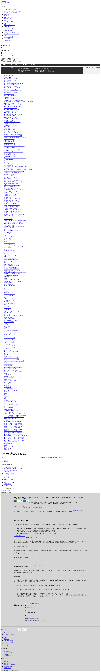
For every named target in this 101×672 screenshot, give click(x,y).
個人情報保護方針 (8, 666)
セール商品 (6, 651)
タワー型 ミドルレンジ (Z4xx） (12, 180)
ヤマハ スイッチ (8, 365)
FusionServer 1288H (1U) (10, 140)
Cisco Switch (7, 326)
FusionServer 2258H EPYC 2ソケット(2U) (14, 149)
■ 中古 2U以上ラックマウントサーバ (13, 105)
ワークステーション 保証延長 (12, 188)
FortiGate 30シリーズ (9, 331)
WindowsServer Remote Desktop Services (14, 226)
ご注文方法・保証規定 (11, 32)
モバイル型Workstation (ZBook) (12, 183)
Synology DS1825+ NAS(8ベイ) (12, 200)
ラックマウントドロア (10, 401)
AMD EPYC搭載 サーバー (11, 174)
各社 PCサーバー (8, 14)
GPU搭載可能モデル (9, 144)
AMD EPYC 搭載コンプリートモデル (13, 152)
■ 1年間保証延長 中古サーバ (11, 115)
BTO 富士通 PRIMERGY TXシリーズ (13, 91)
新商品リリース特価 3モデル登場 (13, 216)
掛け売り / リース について (12, 34)
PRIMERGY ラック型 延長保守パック (14, 421)
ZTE (5, 373)
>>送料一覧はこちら (19, 536)
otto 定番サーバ (8, 120)
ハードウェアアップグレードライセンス (15, 246)
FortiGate (6, 328)
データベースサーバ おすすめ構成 (13, 136)
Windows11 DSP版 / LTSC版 (11, 230)
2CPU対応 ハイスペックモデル (12, 98)
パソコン (6, 643)
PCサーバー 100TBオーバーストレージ (14, 171)
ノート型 (6, 384)
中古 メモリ (7, 262)
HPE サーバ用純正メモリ (10, 261)
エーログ (6, 241)
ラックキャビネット (9, 403)
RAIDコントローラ (9, 301)
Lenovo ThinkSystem (9, 163)
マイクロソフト (8, 219)
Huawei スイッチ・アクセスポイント (14, 371)
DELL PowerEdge (8, 159)
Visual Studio (7, 233)
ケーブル (6, 306)
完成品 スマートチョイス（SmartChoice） (15, 158)
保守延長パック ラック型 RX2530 (13, 426)
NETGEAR (7, 348)
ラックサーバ (7, 160)
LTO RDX (6, 396)
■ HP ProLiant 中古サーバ (10, 108)
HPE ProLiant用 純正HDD (10, 267)
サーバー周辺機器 (8, 640)
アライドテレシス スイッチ (11, 359)
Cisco (5, 323)
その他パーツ (7, 317)
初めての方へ (8, 40)
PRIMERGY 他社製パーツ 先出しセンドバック (16, 414)
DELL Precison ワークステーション (13, 189)
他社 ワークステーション (11, 191)
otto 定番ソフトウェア (10, 123)
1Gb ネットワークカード (10, 298)
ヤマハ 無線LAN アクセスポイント (13, 367)
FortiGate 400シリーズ (9, 347)
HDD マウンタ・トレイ (10, 276)
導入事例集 (7, 38)
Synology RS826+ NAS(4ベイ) (11, 212)
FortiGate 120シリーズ (9, 344)
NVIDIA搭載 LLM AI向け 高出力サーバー (15, 166)
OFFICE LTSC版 (8, 232)
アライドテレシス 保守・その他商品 (14, 361)
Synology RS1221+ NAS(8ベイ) (12, 205)
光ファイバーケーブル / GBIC (12, 311)
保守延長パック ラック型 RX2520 (13, 424)
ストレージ (7, 23)
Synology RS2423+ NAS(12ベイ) (12, 208)
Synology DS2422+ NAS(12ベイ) (12, 202)
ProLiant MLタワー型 (9, 156)
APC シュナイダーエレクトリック (13, 390)
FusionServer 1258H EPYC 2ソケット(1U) (14, 147)
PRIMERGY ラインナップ (11, 128)
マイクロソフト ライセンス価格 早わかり (15, 220)
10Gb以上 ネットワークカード (12, 300)
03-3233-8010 (6, 491)
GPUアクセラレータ (9, 295)
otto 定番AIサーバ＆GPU (10, 125)
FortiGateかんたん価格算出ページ (12, 330)
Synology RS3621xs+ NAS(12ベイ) (12, 209)
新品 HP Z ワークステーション (12, 185)
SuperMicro (7, 150)
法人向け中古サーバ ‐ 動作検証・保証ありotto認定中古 (18, 101)
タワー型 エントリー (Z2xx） (11, 178)
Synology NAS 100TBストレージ (12, 172)
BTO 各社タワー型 (9, 94)
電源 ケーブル (7, 312)
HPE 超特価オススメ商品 (10, 320)
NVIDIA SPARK (8, 168)
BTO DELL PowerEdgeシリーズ (12, 87)
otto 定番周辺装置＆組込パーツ (12, 122)
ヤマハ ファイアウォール (10, 368)
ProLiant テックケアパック (11, 420)
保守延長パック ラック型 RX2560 (13, 429)
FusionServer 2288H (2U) (10, 141)
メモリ (6, 253)
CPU (5, 249)
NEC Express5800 (8, 165)
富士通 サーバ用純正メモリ (11, 259)
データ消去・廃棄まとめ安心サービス (14, 417)
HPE (5, 406)
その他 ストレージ (9, 379)
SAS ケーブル (7, 308)
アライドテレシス (9, 356)
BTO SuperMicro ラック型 (10, 86)
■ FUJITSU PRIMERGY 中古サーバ (13, 106)
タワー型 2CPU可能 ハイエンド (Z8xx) (14, 182)
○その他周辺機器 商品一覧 (11, 410)
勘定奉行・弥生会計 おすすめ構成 (13, 134)
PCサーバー (7, 632)
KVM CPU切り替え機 (10, 400)
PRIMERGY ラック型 (9, 129)
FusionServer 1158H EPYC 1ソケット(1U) (14, 146)
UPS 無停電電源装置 (9, 388)
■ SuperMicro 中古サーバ (10, 111)
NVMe (6, 287)
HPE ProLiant (7, 153)
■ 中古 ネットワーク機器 (10, 117)
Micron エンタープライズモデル (12, 279)
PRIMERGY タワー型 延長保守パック (14, 432)
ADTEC (6, 256)
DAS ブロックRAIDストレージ (12, 377)
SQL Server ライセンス (10, 227)
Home (6, 460)
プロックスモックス (9, 243)
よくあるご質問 (8, 37)
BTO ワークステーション (11, 95)
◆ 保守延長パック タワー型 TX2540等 (14, 437)
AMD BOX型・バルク (10, 252)
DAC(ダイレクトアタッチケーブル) (13, 315)
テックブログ (7, 655)
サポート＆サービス (9, 28)
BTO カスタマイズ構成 (10, 9)
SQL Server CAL (8, 229)
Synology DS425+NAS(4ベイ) (11, 197)
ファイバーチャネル (9, 303)
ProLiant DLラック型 (9, 154)
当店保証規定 (7, 668)
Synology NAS (7, 17)
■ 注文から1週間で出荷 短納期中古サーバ (15, 114)
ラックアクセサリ (9, 407)
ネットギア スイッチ (9, 350)
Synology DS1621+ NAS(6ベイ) (12, 198)
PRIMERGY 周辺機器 (9, 318)
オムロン (6, 391)
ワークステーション (9, 16)
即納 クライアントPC (9, 25)
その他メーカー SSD (9, 285)
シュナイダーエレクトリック (11, 404)
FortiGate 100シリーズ (9, 342)
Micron (5, 288)
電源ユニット (7, 305)
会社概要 (6, 654)
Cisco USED (7, 327)
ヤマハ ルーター (8, 364)
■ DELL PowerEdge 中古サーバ (12, 109)
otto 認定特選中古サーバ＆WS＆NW (13, 11)
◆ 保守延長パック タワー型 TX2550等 (14, 440)
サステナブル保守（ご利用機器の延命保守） (16, 415)
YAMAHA (6, 362)
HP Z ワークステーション (11, 177)
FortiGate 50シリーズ (9, 334)
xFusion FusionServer (9, 139)
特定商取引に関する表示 (10, 664)
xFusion (6, 291)
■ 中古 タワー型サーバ (10, 112)
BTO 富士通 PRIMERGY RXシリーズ (13, 83)
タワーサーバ (7, 162)
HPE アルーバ (8, 354)
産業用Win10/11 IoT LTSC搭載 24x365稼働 (15, 137)
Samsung (6, 289)
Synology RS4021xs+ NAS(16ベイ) (12, 211)
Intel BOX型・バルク (9, 250)
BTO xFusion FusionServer (10, 81)
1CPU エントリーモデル (10, 97)
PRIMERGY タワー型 (9, 131)
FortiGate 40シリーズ (9, 333)
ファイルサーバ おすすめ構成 (12, 132)
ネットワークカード (9, 297)
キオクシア (7, 292)
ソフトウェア (7, 18)
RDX (5, 398)
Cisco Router (7, 324)
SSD (5, 278)
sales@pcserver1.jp (8, 55)
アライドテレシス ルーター (11, 358)
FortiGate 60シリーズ (9, 336)
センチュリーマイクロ (10, 255)
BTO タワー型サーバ (9, 89)
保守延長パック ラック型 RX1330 (13, 423)
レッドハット (7, 236)
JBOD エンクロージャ (10, 376)
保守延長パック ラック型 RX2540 (13, 427)
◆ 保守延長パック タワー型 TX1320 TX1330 (15, 435)
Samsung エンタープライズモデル (13, 281)
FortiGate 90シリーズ (9, 341)
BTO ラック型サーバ (9, 80)
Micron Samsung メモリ (10, 258)
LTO (5, 397)
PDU (5, 394)
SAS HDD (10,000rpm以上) (11, 275)
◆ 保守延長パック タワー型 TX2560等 (14, 438)
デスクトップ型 (8, 382)
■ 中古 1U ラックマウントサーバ (12, 103)
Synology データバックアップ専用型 (13, 214)
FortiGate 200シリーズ (9, 345)
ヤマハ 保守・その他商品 (10, 370)
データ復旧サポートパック (11, 418)
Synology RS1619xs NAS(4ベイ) (12, 206)
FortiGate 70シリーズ (9, 338)
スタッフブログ (9, 30)
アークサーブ (7, 239)
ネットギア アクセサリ (10, 353)
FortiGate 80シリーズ (9, 339)
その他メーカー (8, 393)
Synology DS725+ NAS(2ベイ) (11, 195)
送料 (6, 35)
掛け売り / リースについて (10, 663)
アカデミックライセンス (10, 235)
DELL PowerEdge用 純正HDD (11, 269)
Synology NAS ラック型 (10, 203)
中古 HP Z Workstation (9, 186)
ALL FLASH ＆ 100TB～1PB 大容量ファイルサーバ (17, 169)
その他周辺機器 (8, 409)
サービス (6, 645)
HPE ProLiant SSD (8, 284)
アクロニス (7, 238)
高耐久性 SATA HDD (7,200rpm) (12, 270)
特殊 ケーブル (7, 314)
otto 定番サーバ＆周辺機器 (11, 12)
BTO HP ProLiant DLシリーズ (11, 84)
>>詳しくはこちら (19, 506)
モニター (6, 385)
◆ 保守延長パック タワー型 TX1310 (13, 434)
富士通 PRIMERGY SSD (10, 282)
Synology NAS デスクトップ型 (12, 194)
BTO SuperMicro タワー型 (10, 92)
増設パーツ (7, 20)
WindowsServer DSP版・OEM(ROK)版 (13, 223)
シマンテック (7, 244)
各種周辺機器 (7, 26)
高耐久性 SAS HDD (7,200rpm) (12, 273)
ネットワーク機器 (8, 21)
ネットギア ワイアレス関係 (11, 351)
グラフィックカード (9, 294)
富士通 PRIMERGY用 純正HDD (12, 265)
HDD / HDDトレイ (9, 264)
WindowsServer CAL (9, 225)
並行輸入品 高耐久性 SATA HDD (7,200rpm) (15, 272)
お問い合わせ (7, 661)
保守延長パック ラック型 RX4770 (13, 431)
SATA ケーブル (8, 309)
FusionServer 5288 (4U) (9, 143)
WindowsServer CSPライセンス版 (12, 222)
